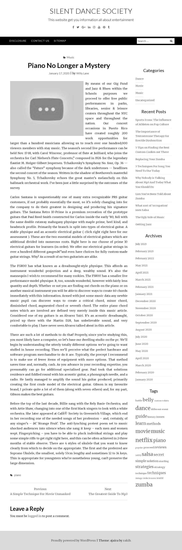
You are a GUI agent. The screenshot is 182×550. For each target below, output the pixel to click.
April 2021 (141, 272)
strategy (159, 467)
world (160, 478)
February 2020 (144, 372)
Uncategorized (144, 100)
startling (164, 461)
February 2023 (144, 251)
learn (140, 423)
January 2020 (144, 379)
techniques (156, 473)
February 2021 (144, 287)
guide (141, 416)
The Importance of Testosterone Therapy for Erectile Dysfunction (152, 136)
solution (152, 461)
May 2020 (141, 351)
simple (140, 461)
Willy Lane (82, 73)
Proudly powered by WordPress (73, 540)
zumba (143, 484)
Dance (139, 78)
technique (141, 473)
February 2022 (144, 258)
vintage (139, 478)
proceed (148, 447)
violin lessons (149, 478)
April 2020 (142, 358)
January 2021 (143, 294)
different (156, 409)
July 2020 (141, 336)
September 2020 (146, 322)
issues (160, 416)
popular (139, 448)
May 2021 (141, 265)
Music (70, 57)
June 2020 (141, 344)
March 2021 (143, 279)
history (152, 416)
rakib (126, 540)
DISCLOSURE (17, 40)
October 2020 (144, 315)
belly (148, 400)
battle (138, 400)
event (165, 409)
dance (142, 408)
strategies (144, 467)
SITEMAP (60, 40)
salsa (147, 454)
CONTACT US (40, 40)
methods (154, 424)
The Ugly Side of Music (149, 217)
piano (17, 475)
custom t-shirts (161, 401)
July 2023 (141, 244)
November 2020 (145, 308)
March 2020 (143, 365)
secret (159, 454)
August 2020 (143, 329)
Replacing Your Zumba (150, 159)
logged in (34, 516)
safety (138, 455)
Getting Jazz (143, 224)
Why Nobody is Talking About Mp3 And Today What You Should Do (153, 182)
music (158, 431)
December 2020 (145, 301)
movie (142, 431)
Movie (139, 85)
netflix (144, 440)
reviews (160, 447)
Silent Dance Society (91, 11)
